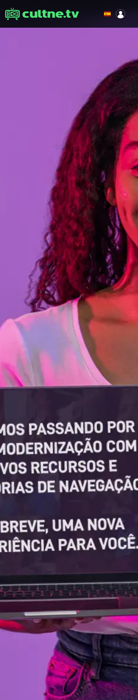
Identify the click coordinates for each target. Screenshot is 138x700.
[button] (94, 14)
